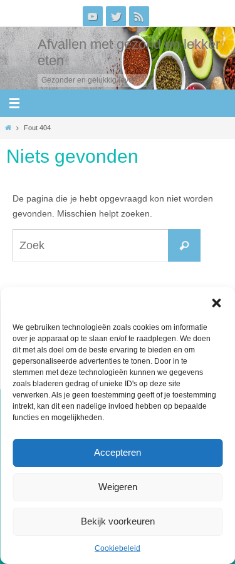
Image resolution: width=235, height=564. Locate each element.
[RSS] (139, 16)
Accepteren (117, 452)
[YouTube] (93, 16)
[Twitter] (116, 16)
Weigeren (117, 486)
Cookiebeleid (117, 548)
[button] (216, 303)
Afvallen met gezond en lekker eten (129, 52)
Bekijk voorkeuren (118, 521)
